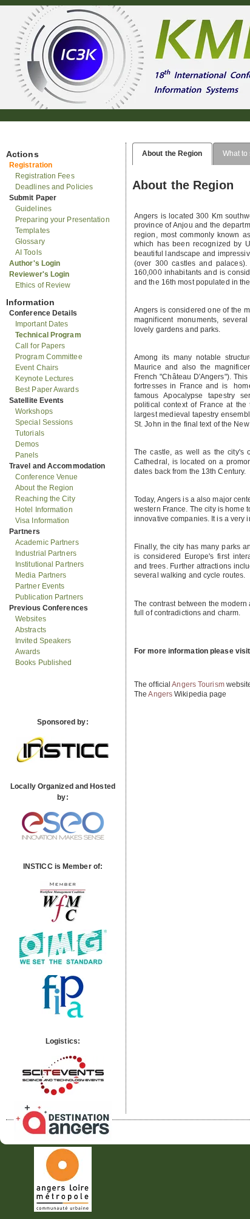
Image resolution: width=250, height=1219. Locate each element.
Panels (27, 455)
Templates (32, 230)
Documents (19, 137)
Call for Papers (40, 346)
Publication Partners (49, 597)
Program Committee (49, 357)
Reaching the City (45, 499)
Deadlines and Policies (54, 187)
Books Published (43, 662)
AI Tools (28, 252)
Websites (30, 619)
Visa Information (42, 520)
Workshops (34, 411)
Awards (28, 651)
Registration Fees (45, 176)
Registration (30, 165)
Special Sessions (44, 422)
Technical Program (48, 335)
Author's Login (34, 263)
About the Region (44, 488)
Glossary (30, 241)
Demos (27, 444)
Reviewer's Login (39, 274)
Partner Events (39, 586)
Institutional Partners (49, 564)
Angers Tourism (198, 684)
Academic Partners (47, 542)
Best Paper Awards (47, 389)
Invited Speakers (43, 641)
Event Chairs (36, 367)
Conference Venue (46, 477)
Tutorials (29, 433)
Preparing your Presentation (62, 219)
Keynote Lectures (44, 378)
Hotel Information (44, 509)
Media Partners (40, 575)
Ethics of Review (43, 285)
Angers (160, 694)
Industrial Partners (45, 553)
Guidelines (33, 208)
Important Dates (42, 324)
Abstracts (30, 630)
